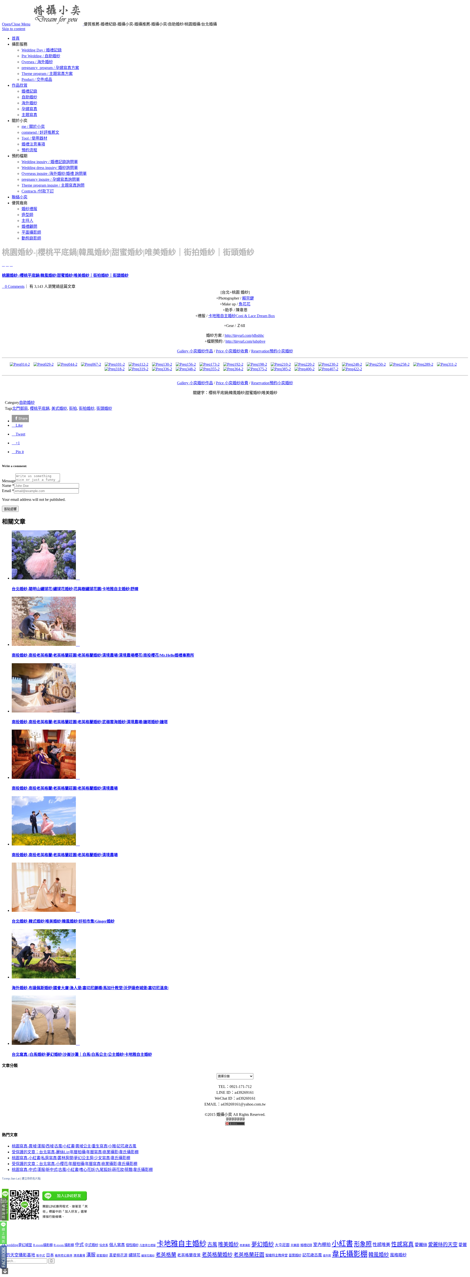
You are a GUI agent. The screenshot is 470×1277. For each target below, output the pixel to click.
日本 (50, 1255)
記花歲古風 (312, 1255)
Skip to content (13, 29)
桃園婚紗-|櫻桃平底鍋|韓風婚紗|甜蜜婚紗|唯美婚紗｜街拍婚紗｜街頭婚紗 (65, 275)
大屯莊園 (282, 1245)
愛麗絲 (421, 1244)
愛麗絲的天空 (443, 1244)
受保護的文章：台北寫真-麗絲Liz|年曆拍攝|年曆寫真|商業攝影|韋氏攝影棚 (75, 1152)
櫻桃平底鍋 (39, 408)
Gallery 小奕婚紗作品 (195, 351)
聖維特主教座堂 (276, 1255)
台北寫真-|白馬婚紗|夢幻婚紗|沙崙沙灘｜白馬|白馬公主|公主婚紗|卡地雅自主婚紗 (82, 1054)
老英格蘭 (166, 1254)
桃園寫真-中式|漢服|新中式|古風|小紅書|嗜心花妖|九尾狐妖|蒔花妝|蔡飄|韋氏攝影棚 (82, 1170)
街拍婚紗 (86, 408)
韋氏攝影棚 (349, 1254)
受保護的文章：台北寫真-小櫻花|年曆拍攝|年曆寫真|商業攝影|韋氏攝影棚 (74, 1164)
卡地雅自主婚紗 (181, 1244)
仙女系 (103, 1245)
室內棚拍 (322, 1244)
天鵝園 (295, 1245)
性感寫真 (402, 1244)
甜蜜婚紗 (102, 1255)
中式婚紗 (91, 1245)
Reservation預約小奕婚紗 (272, 351)
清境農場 (79, 1255)
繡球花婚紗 (148, 1255)
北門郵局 (20, 408)
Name (6, 485)
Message (8, 481)
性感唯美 (381, 1244)
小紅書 (342, 1244)
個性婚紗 (132, 1245)
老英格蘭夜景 (189, 1255)
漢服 (90, 1254)
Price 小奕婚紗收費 (232, 351)
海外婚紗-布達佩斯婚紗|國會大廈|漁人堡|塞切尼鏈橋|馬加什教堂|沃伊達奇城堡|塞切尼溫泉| (90, 988)
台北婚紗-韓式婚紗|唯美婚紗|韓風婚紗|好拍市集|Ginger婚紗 (63, 921)
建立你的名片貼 (31, 1178)
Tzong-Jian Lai (11, 1178)
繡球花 (134, 1255)
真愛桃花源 (118, 1255)
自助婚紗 (27, 402)
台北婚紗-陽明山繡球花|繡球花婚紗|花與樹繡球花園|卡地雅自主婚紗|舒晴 (75, 589)
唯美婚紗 (228, 1244)
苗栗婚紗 (295, 1255)
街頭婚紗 (104, 408)
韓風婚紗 (378, 1255)
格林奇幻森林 (63, 1255)
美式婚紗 (59, 408)
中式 (79, 1244)
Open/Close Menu (16, 24)
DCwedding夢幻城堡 (17, 1245)
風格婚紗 (398, 1255)
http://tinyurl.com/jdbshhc (244, 335)
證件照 (327, 1255)
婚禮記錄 (306, 1245)
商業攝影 (245, 1245)
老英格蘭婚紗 (217, 1255)
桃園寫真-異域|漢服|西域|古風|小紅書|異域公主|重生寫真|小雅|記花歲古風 (74, 1146)
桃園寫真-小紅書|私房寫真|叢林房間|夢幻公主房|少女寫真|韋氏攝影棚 (71, 1158)
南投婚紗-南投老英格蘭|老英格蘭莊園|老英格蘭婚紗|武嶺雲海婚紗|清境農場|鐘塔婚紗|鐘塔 (90, 722)
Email (6, 491)
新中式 (40, 1255)
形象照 (363, 1244)
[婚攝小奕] (57, 24)
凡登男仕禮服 (148, 1245)
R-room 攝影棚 (64, 1245)
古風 (212, 1244)
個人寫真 (117, 1244)
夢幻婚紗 (262, 1244)
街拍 (73, 408)
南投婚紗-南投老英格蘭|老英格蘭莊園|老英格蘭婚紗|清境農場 (65, 788)
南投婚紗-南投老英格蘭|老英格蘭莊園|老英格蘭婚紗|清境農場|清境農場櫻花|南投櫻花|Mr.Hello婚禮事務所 (103, 655)
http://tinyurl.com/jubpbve (245, 341)
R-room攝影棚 (43, 1245)
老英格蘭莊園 (249, 1254)
